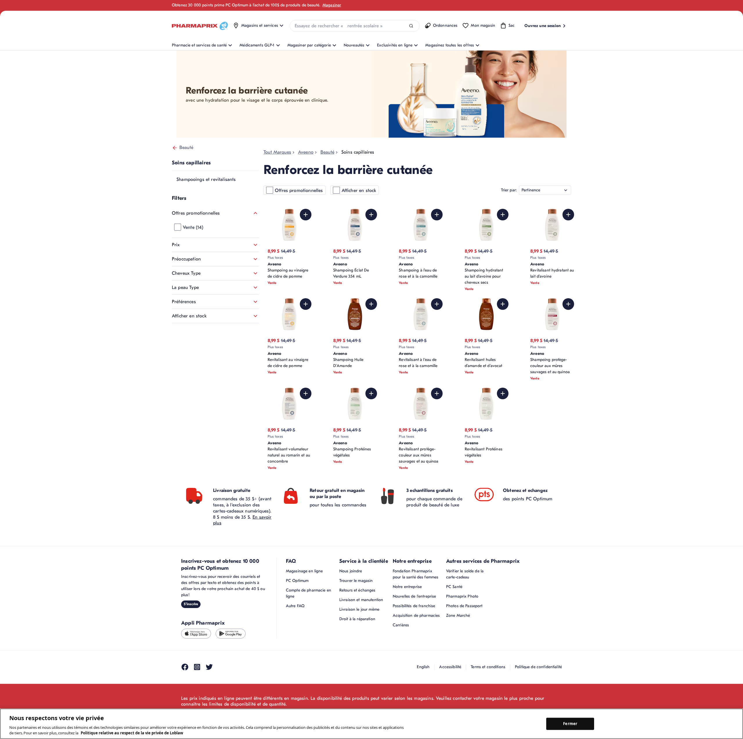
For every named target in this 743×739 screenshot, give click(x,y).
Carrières (401, 625)
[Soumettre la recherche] (411, 26)
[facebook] (185, 667)
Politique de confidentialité (538, 666)
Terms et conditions (488, 666)
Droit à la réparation (357, 618)
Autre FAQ (295, 605)
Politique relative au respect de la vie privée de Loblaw (132, 733)
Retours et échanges (357, 590)
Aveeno (305, 152)
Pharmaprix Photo (462, 596)
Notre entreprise (407, 586)
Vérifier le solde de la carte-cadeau (465, 574)
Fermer (570, 723)
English (423, 666)
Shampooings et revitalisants (206, 179)
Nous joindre (350, 571)
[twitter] (209, 667)
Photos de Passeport (464, 605)
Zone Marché (458, 615)
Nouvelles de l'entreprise (414, 596)
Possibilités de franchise (414, 605)
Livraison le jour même (359, 609)
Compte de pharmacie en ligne (308, 593)
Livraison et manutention (361, 599)
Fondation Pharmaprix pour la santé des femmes (415, 574)
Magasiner (331, 5)
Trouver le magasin (356, 580)
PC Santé (454, 586)
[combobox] (355, 26)
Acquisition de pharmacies (416, 615)
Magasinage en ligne (304, 571)
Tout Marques (277, 152)
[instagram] (197, 667)
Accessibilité (450, 666)
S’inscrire (191, 604)
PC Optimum (297, 580)
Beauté (186, 147)
